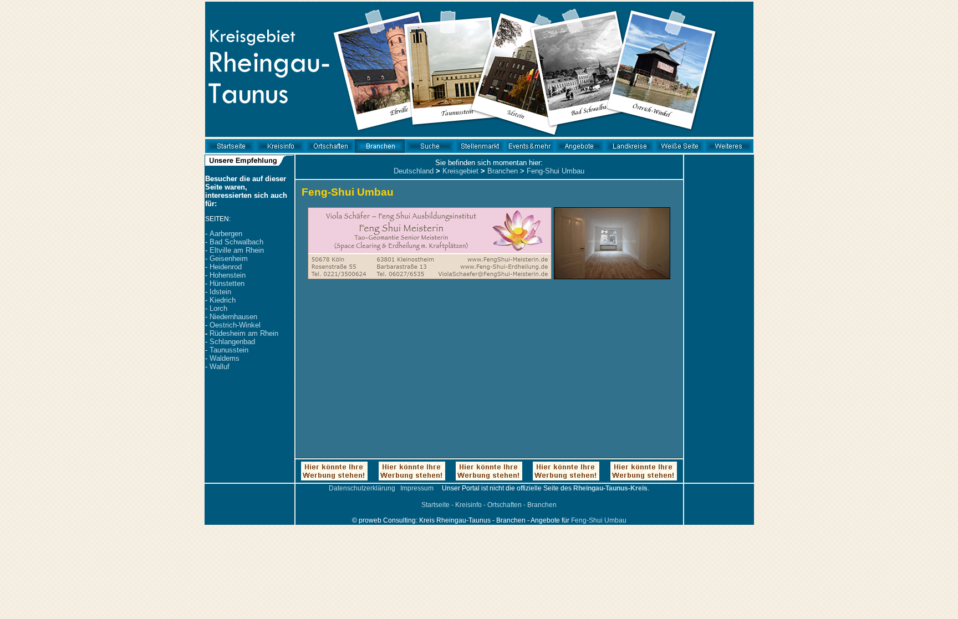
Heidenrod (226, 267)
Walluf (220, 366)
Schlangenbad (232, 341)
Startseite (435, 505)
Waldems (225, 358)
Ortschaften (504, 505)
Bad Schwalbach (236, 242)
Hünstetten (227, 283)
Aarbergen (226, 233)
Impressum (417, 488)
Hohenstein (228, 275)
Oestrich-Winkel (235, 325)
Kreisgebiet (460, 171)
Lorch (218, 308)
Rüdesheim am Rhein (244, 333)
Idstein (220, 292)
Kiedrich (223, 300)
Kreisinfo (468, 505)
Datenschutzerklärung (362, 488)
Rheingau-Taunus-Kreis (610, 488)
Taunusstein (229, 350)
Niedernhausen (233, 317)
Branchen (502, 171)
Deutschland (414, 171)
